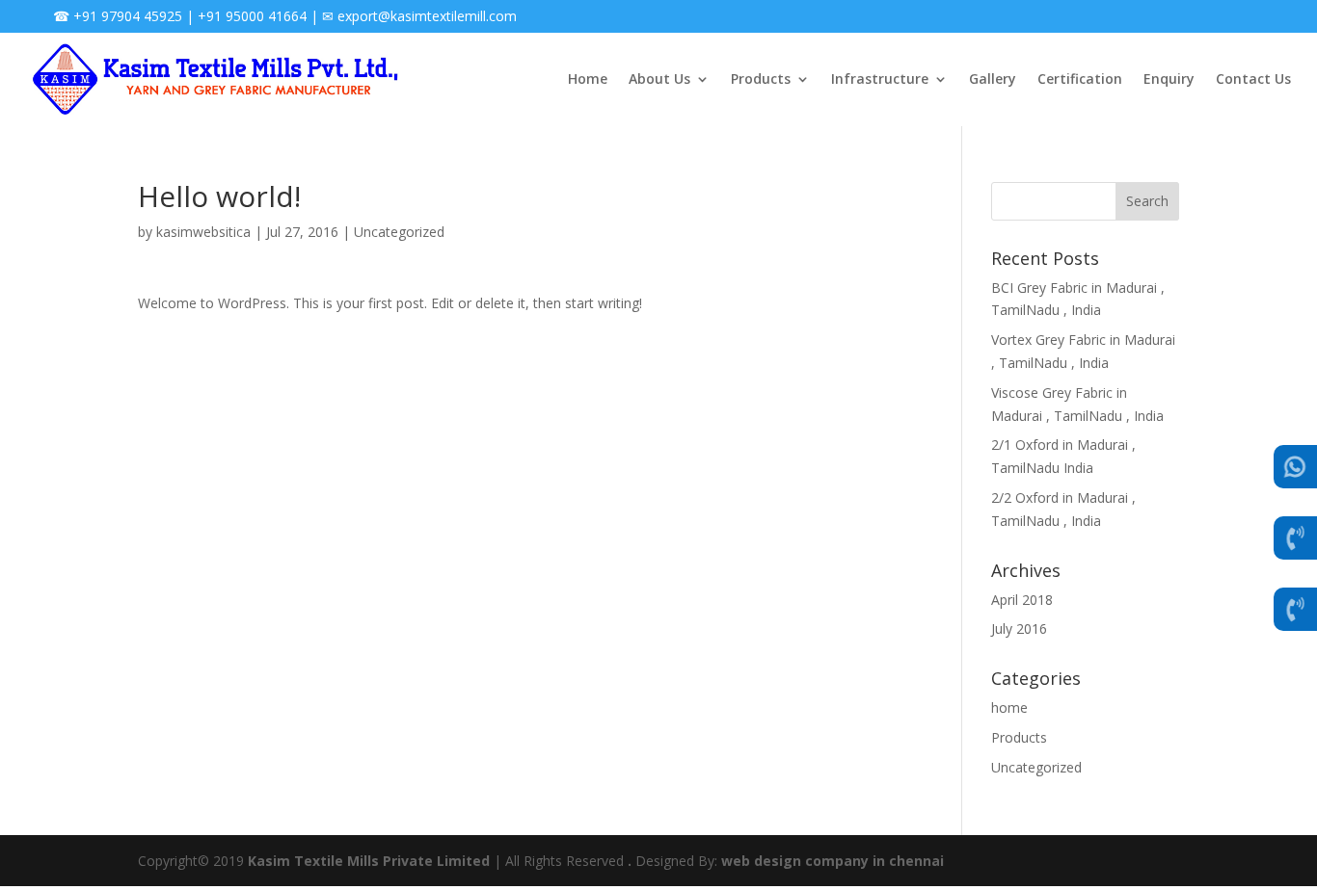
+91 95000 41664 (252, 16)
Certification (1079, 78)
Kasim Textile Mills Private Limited (369, 860)
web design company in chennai (832, 860)
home (1009, 707)
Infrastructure (879, 78)
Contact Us (1253, 78)
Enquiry (1169, 78)
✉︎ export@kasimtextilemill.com (419, 16)
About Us (659, 78)
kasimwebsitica (203, 231)
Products (761, 78)
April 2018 (1022, 599)
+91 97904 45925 (127, 16)
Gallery (992, 78)
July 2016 (1019, 628)
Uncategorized (399, 231)
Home (587, 78)
